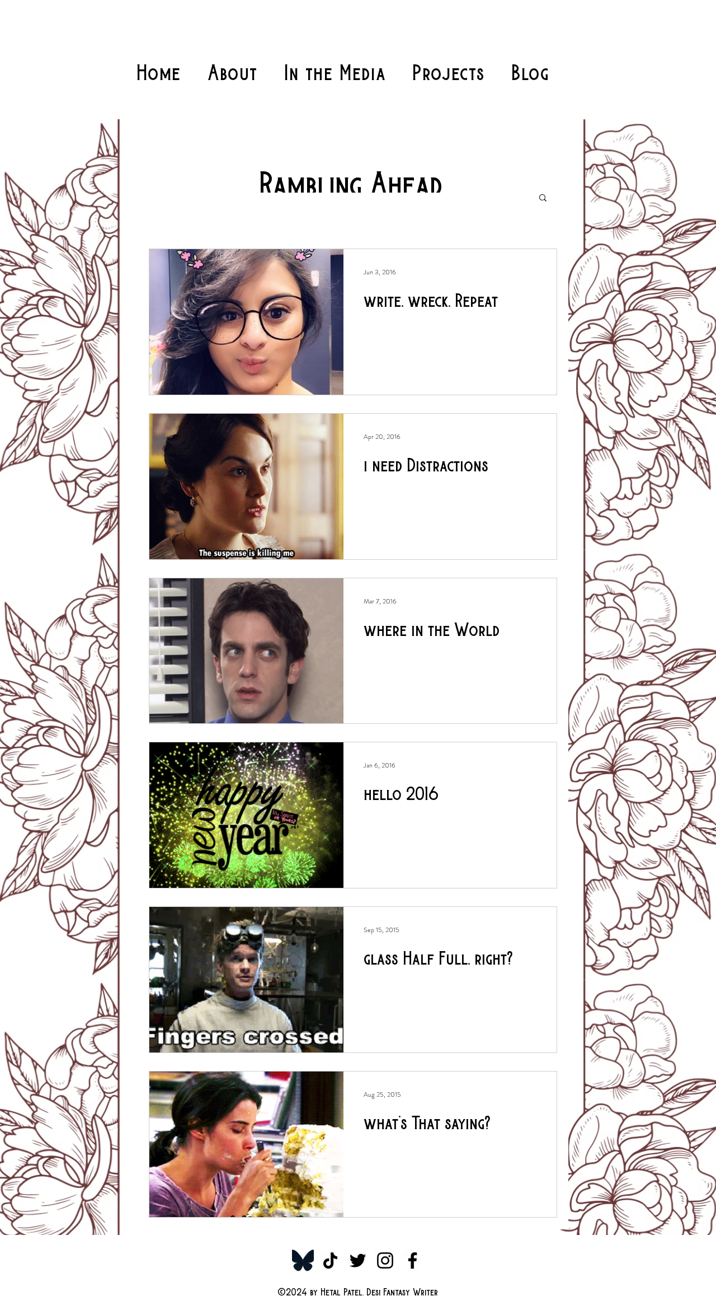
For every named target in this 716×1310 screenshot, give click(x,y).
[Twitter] (358, 1260)
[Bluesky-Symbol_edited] (303, 1260)
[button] (543, 198)
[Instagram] (385, 1260)
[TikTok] (330, 1260)
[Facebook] (412, 1260)
